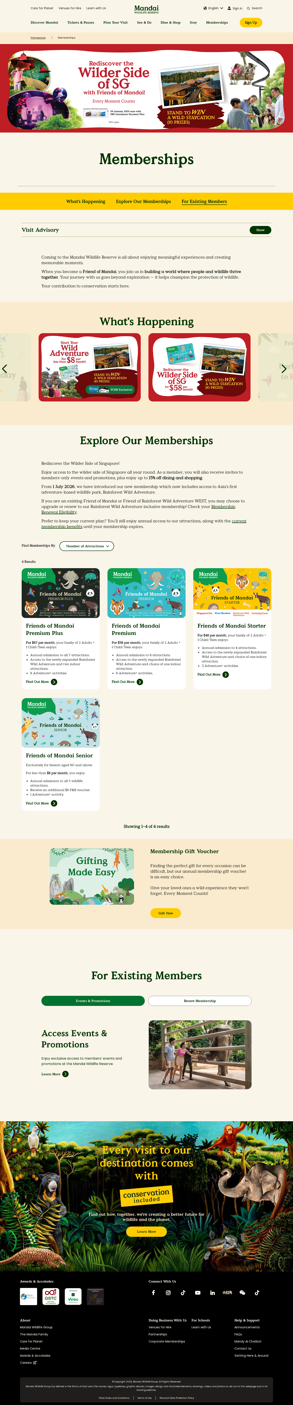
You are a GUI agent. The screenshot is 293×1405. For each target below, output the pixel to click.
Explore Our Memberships (143, 201)
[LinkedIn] (212, 1292)
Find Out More (37, 681)
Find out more (37, 803)
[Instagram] (168, 1292)
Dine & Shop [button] (171, 22)
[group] (90, 372)
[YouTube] (197, 1292)
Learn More (50, 1074)
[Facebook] (153, 1292)
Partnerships (158, 1334)
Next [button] (284, 369)
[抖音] (257, 1292)
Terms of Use (79, 1386)
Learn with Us (96, 8)
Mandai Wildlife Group (36, 1327)
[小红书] (227, 1292)
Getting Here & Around (251, 1355)
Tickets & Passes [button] (80, 22)
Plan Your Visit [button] (115, 22)
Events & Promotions (93, 1001)
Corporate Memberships (167, 1341)
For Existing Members (204, 201)
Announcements (247, 1327)
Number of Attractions (85, 546)
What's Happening (85, 201)
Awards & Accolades (35, 1355)
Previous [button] (4, 369)
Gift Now (166, 913)
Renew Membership (200, 1001)
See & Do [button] (144, 22)
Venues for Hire (70, 8)
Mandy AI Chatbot (247, 1341)
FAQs (238, 1334)
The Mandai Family (34, 1334)
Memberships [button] (217, 22)
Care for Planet (42, 8)
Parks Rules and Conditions (114, 1398)
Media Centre (30, 1348)
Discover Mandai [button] (44, 22)
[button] (213, 8)
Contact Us (242, 1348)
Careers (26, 1363)
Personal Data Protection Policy (177, 1398)
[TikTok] (183, 1292)
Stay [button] (193, 22)
